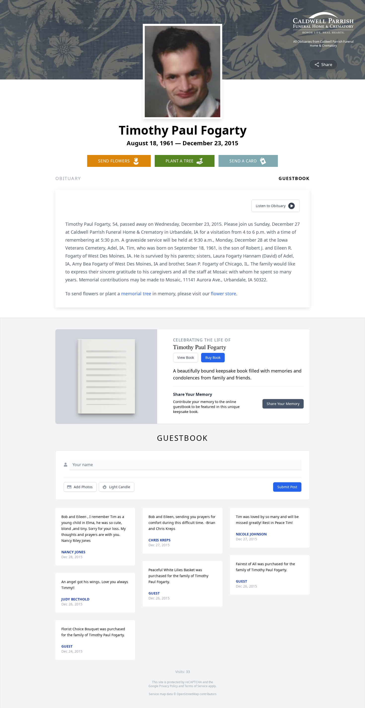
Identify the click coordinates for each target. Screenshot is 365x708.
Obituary (68, 178)
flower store (223, 294)
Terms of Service (196, 686)
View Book (185, 357)
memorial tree (136, 294)
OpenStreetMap (188, 694)
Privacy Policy (168, 686)
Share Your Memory (283, 403)
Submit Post (287, 486)
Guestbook (294, 178)
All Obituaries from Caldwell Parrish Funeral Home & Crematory (323, 44)
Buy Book (212, 357)
